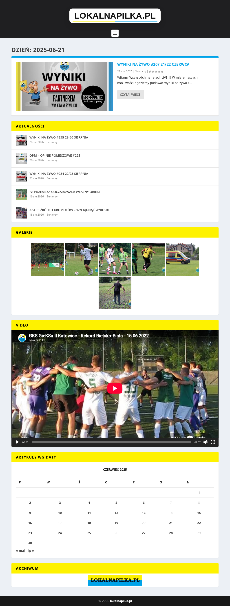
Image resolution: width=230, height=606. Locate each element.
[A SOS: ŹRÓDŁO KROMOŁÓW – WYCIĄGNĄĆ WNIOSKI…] (21, 213)
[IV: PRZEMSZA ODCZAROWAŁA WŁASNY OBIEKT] (21, 194)
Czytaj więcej (131, 94)
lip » (30, 550)
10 (60, 513)
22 (199, 523)
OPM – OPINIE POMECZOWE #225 (54, 155)
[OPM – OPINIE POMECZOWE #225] (21, 158)
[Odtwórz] (17, 442)
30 (30, 543)
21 (171, 523)
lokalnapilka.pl (121, 601)
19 (116, 523)
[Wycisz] (205, 442)
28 (171, 533)
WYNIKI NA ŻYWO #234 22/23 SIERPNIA (58, 173)
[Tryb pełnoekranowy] (212, 442)
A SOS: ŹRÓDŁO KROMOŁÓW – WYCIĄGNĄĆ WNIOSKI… (70, 210)
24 (60, 533)
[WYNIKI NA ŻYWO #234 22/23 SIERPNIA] (21, 176)
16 (30, 523)
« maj (20, 550)
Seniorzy (140, 71)
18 (89, 523)
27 (144, 533)
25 (89, 533)
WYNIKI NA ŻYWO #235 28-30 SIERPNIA (58, 137)
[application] (115, 388)
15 (199, 513)
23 (30, 533)
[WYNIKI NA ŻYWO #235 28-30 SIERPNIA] (21, 140)
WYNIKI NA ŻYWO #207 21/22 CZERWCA (153, 64)
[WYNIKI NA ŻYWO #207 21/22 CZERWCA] (64, 86)
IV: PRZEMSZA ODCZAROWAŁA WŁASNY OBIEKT (65, 192)
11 (89, 513)
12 (116, 513)
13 (144, 513)
